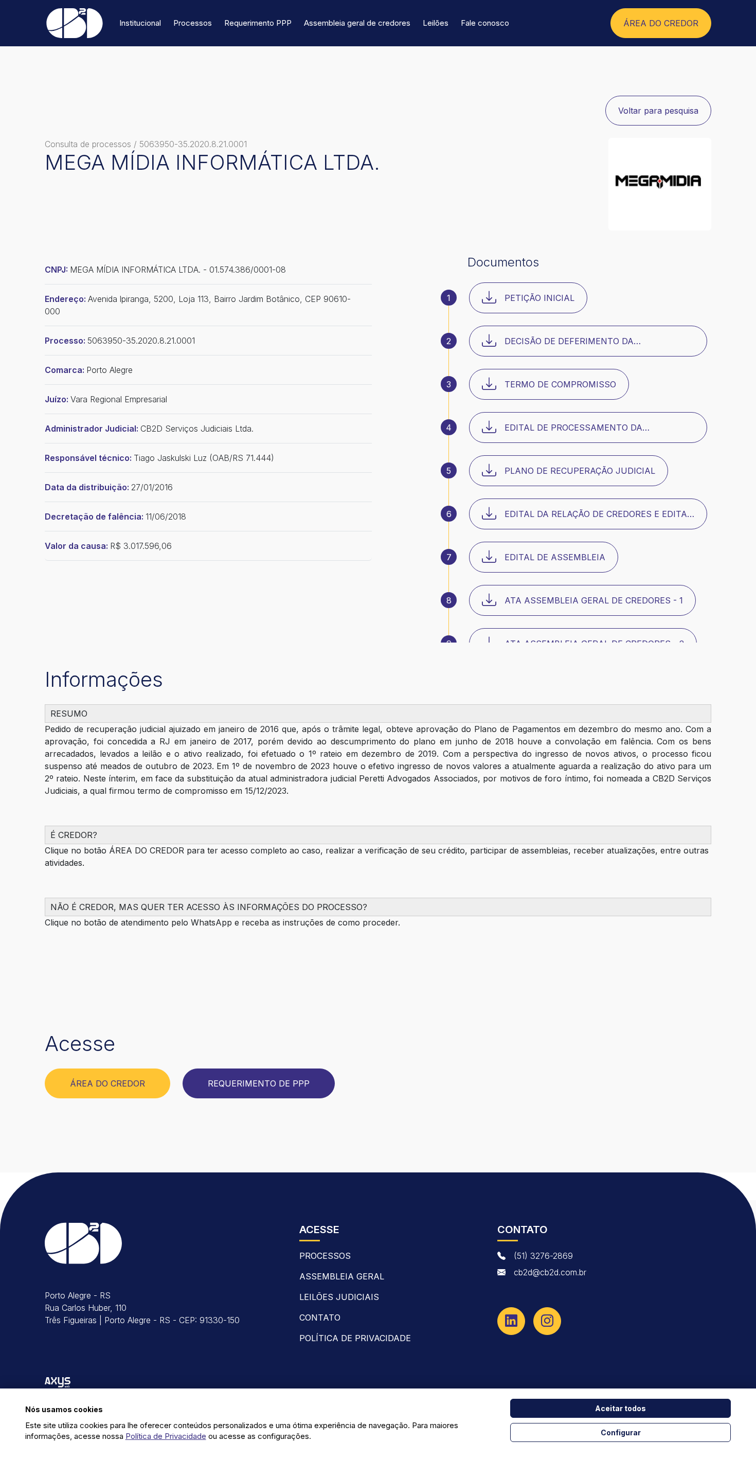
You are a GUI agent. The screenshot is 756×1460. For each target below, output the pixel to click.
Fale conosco (485, 23)
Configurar (621, 1432)
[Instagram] (547, 1321)
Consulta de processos (88, 144)
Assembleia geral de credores (357, 23)
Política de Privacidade (355, 1338)
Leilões (435, 23)
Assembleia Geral (341, 1276)
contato (319, 1317)
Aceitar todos (620, 1408)
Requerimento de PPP (259, 1083)
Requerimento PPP (258, 23)
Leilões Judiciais (339, 1297)
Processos (192, 23)
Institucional (140, 23)
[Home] (74, 23)
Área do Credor (107, 1083)
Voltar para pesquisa (658, 110)
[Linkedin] (511, 1321)
